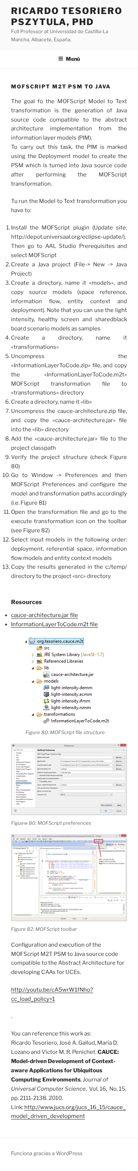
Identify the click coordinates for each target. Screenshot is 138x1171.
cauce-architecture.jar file (44, 615)
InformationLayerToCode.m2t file (54, 624)
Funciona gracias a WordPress (46, 1153)
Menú (73, 59)
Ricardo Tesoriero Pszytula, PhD (67, 16)
